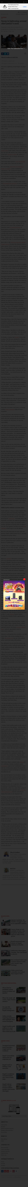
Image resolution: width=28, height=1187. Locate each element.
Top (26, 1181)
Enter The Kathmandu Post (15, 48)
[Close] (1, 6)
